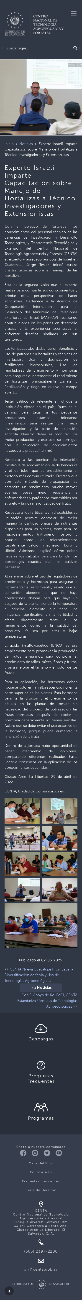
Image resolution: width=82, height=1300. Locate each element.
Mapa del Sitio (41, 1163)
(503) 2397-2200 (41, 1251)
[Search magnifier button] (75, 48)
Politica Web (41, 1172)
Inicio (9, 144)
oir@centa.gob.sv (41, 1269)
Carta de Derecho (41, 1190)
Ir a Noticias (41, 988)
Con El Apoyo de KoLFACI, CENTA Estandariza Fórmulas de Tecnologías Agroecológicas (47, 1001)
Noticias (26, 144)
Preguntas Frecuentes (41, 1181)
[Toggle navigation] (73, 13)
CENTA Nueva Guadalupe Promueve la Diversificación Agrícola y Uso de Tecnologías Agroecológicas (39, 975)
